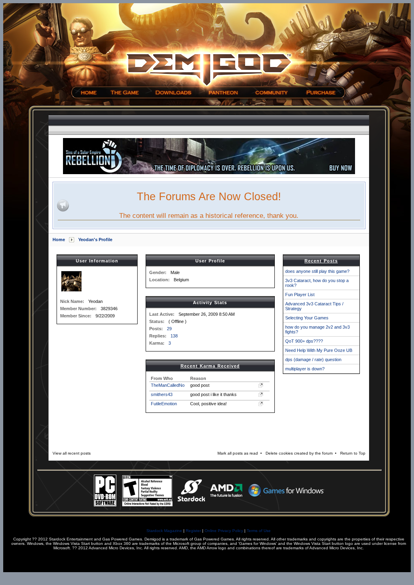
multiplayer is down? (305, 368)
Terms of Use (259, 530)
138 (174, 335)
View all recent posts (72, 453)
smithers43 (161, 394)
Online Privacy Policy (224, 530)
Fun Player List (300, 294)
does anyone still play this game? (317, 271)
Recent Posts (321, 260)
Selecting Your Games (307, 317)
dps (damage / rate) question (313, 359)
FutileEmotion (164, 403)
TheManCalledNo (168, 385)
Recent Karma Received (210, 366)
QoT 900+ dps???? (304, 341)
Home (59, 239)
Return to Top (352, 453)
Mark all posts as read (237, 453)
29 (169, 328)
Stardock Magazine (164, 530)
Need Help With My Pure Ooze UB (318, 350)
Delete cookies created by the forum (299, 453)
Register (193, 530)
